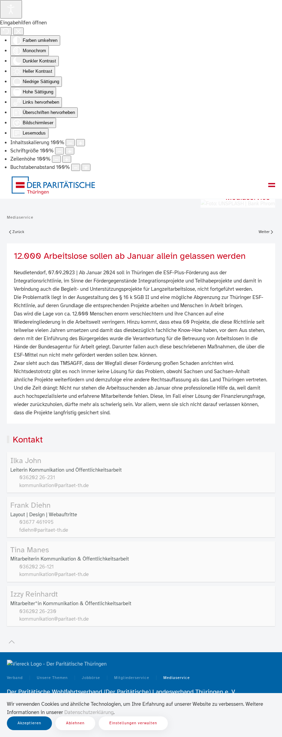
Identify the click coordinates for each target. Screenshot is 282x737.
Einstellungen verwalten (133, 723)
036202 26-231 (37, 477)
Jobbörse (91, 678)
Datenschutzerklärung (88, 712)
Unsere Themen (52, 678)
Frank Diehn (30, 505)
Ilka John (25, 460)
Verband (15, 678)
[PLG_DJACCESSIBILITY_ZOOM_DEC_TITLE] (70, 142)
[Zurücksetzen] (6, 31)
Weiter (264, 232)
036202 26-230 (37, 611)
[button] (271, 185)
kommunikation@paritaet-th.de (54, 485)
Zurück (18, 232)
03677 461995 (36, 522)
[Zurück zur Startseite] (53, 185)
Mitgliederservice (131, 678)
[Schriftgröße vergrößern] (69, 150)
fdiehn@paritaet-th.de (43, 530)
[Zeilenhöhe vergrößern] (66, 159)
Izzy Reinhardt (34, 594)
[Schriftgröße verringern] (59, 150)
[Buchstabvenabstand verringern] (75, 167)
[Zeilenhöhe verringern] (56, 159)
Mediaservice (176, 678)
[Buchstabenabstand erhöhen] (86, 167)
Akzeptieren (29, 723)
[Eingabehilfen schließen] (18, 31)
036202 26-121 (36, 567)
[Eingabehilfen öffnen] (11, 9)
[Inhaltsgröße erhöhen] (80, 142)
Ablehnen (75, 723)
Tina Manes (29, 549)
